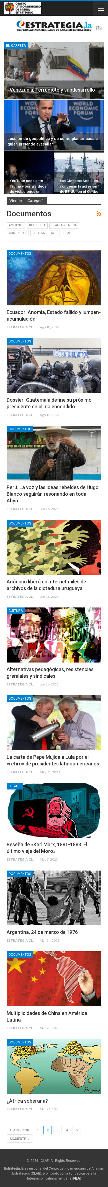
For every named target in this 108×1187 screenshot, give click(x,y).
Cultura (39, 233)
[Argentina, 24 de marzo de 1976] (54, 898)
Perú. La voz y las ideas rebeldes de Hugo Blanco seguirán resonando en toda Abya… (53, 493)
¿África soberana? (27, 1101)
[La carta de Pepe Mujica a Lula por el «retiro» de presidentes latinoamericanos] (54, 722)
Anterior (20, 1130)
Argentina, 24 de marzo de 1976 (42, 932)
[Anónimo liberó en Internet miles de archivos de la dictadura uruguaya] (54, 547)
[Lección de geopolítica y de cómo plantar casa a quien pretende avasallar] (54, 124)
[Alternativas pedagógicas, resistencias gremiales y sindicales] (54, 634)
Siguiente (18, 1139)
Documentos (20, 254)
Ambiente (16, 225)
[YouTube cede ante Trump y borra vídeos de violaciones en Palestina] (29, 172)
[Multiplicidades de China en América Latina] (54, 978)
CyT (53, 233)
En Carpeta (16, 46)
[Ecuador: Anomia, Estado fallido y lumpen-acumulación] (54, 277)
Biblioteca (37, 225)
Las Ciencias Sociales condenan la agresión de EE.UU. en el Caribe (79, 185)
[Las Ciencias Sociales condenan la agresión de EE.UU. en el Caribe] (79, 172)
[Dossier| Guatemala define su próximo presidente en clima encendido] (54, 365)
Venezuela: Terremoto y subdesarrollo (52, 90)
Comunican (18, 233)
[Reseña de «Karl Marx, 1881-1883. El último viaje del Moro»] (54, 810)
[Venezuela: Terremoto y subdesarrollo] (54, 70)
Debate (67, 233)
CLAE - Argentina (64, 225)
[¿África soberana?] (54, 1066)
